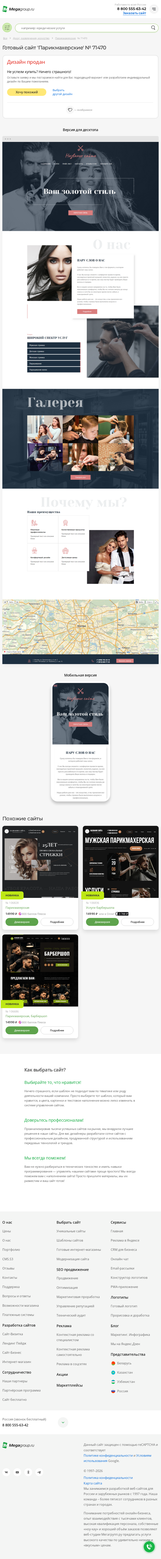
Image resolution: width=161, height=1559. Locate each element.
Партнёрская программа (21, 1390)
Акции (62, 1374)
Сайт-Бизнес (11, 1352)
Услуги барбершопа (100, 907)
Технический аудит (71, 1315)
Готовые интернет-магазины (79, 1249)
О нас (6, 1240)
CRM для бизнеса (124, 1249)
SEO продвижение (73, 1269)
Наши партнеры (14, 1381)
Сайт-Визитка (12, 1334)
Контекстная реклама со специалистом (75, 1337)
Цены (6, 1231)
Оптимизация (67, 1287)
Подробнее (57, 922)
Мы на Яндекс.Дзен (125, 1344)
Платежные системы (18, 1315)
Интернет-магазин (16, 1362)
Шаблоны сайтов (70, 1240)
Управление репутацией (75, 1306)
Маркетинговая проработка (78, 1297)
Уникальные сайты (71, 1231)
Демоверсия (21, 922)
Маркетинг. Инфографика (130, 1334)
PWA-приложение (124, 1287)
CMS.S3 (7, 1259)
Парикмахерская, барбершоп (26, 1016)
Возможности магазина (20, 1305)
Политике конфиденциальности (108, 1455)
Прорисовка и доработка (130, 1315)
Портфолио (11, 1249)
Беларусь (124, 1363)
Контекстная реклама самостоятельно (73, 1352)
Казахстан (125, 1372)
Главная (117, 1231)
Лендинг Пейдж (14, 1343)
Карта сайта (93, 1483)
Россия (122, 1391)
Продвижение (67, 1278)
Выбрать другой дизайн (62, 92)
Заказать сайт (134, 13)
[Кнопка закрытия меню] (158, 3)
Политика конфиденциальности (108, 1478)
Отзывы (8, 1268)
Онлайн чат (120, 1259)
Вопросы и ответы (16, 1296)
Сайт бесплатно (14, 1399)
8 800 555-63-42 (131, 9)
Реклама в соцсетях (72, 1364)
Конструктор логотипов (129, 1277)
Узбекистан (126, 1382)
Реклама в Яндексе (125, 1240)
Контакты (9, 1277)
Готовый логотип (124, 1306)
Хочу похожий (27, 92)
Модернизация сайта (73, 1259)
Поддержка (11, 1287)
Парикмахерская (17, 907)
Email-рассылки (122, 1268)
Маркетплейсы (70, 1385)
